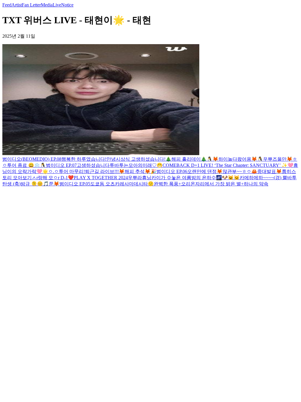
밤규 (26, 183)
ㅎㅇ (246, 171)
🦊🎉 (150, 171)
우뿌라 (135, 177)
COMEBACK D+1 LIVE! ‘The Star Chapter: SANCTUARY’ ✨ (225, 165)
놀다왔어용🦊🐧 (245, 159)
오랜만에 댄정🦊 (205, 171)
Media (47, 4)
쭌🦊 (54, 183)
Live (57, 4)
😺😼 (234, 177)
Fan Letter (31, 4)
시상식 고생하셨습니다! (140, 159)
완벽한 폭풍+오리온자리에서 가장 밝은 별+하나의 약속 (211, 183)
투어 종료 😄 (20, 165)
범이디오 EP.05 (74, 183)
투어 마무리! (72, 171)
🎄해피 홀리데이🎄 (186, 159)
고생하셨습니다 (93, 165)
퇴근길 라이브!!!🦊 (105, 171)
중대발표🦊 (269, 171)
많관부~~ (232, 171)
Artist (16, 4)
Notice (67, 4)
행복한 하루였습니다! (83, 159)
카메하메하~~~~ (257, 177)
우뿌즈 (270, 159)
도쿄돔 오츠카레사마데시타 (119, 183)
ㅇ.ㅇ (53, 171)
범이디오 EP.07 (61, 165)
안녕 (111, 159)
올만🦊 (284, 159)
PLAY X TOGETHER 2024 (101, 177)
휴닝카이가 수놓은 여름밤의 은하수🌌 (182, 177)
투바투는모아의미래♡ (133, 165)
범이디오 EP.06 (171, 171)
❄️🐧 (40, 165)
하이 (223, 159)
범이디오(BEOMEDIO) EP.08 (31, 159)
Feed (6, 4)
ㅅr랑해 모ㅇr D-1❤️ (53, 177)
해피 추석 (135, 171)
